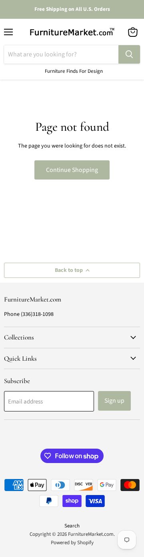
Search (72, 525)
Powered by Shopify (72, 542)
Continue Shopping (72, 170)
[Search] (129, 54)
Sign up (114, 400)
